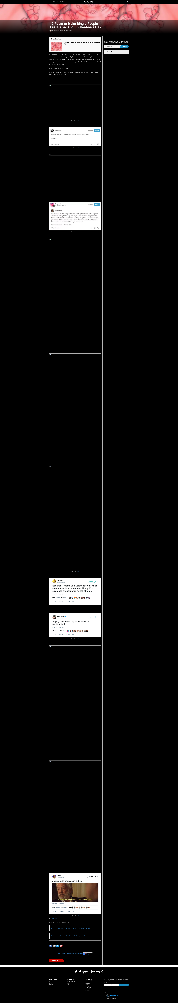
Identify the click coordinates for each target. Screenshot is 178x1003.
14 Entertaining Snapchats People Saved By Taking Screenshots (69, 936)
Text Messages (70, 986)
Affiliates (88, 990)
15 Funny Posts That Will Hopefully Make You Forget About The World (70, 928)
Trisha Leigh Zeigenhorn (57, 30)
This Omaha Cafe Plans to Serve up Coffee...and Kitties (79, 961)
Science (51, 984)
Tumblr (78, 147)
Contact (87, 984)
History (51, 986)
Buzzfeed (54, 918)
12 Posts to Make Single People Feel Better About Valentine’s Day (82, 43)
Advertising (88, 983)
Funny (50, 983)
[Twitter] (120, 2)
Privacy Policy (89, 986)
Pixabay (175, 31)
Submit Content (89, 988)
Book (68, 983)
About (87, 981)
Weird (50, 981)
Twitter (78, 120)
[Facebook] (117, 2)
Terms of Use (89, 987)
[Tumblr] (125, 2)
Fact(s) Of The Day (71, 981)
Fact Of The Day (60, 2)
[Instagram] (122, 2)
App (68, 984)
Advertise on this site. (112, 998)
